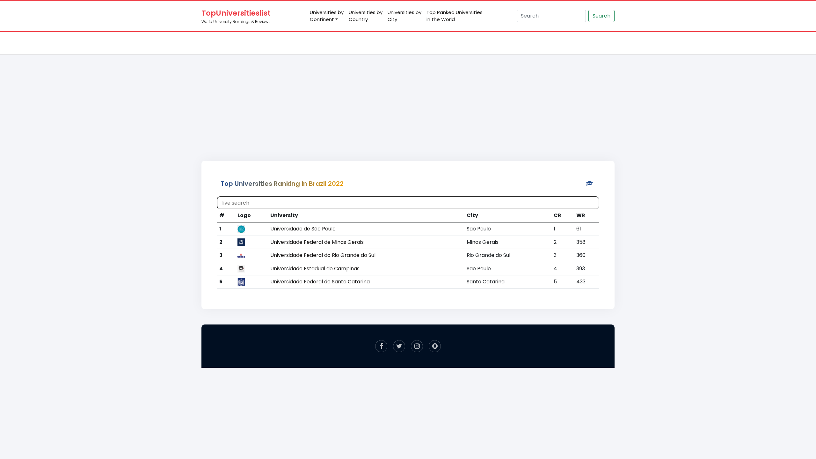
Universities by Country (365, 16)
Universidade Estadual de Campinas (315, 268)
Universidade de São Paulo (303, 228)
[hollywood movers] (435, 346)
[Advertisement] (408, 100)
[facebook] (381, 346)
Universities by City (404, 16)
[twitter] (399, 346)
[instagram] (417, 346)
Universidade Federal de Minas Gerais (317, 242)
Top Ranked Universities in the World (454, 16)
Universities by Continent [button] (327, 16)
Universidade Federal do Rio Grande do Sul (322, 255)
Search (601, 15)
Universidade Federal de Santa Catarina (320, 281)
